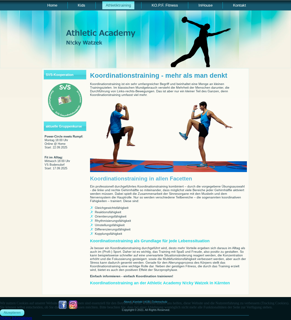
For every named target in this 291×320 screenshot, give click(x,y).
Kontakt (239, 5)
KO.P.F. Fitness (165, 5)
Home (52, 5)
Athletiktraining (118, 5)
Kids (81, 5)
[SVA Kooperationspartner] (65, 100)
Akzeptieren (12, 312)
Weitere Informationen (16, 318)
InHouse (205, 5)
